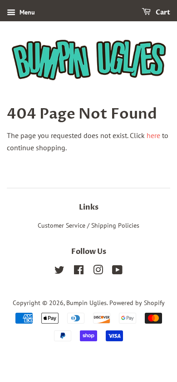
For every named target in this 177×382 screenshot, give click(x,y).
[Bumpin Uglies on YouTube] (117, 271)
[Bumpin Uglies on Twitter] (59, 271)
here (153, 135)
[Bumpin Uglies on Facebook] (79, 271)
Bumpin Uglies (86, 303)
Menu (26, 12)
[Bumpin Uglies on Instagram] (98, 271)
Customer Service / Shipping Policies (88, 225)
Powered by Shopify (137, 303)
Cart (162, 12)
